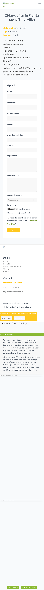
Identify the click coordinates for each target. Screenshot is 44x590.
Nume (10, 91)
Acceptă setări (6, 318)
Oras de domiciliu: (15, 135)
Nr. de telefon (13, 113)
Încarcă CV (11, 205)
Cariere (6, 269)
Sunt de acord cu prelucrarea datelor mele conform (22, 221)
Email (10, 124)
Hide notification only (29, 587)
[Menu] (39, 4)
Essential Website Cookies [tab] (8, 376)
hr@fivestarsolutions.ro (13, 292)
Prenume (11, 102)
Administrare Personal (12, 266)
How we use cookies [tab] (6, 334)
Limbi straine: (13, 175)
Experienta (12, 156)
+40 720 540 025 (11, 287)
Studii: (10, 145)
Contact (6, 271)
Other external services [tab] (7, 501)
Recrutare (7, 264)
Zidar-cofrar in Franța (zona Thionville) (22, 17)
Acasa (5, 261)
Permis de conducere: (16, 195)
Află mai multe (19, 318)
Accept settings (13, 587)
